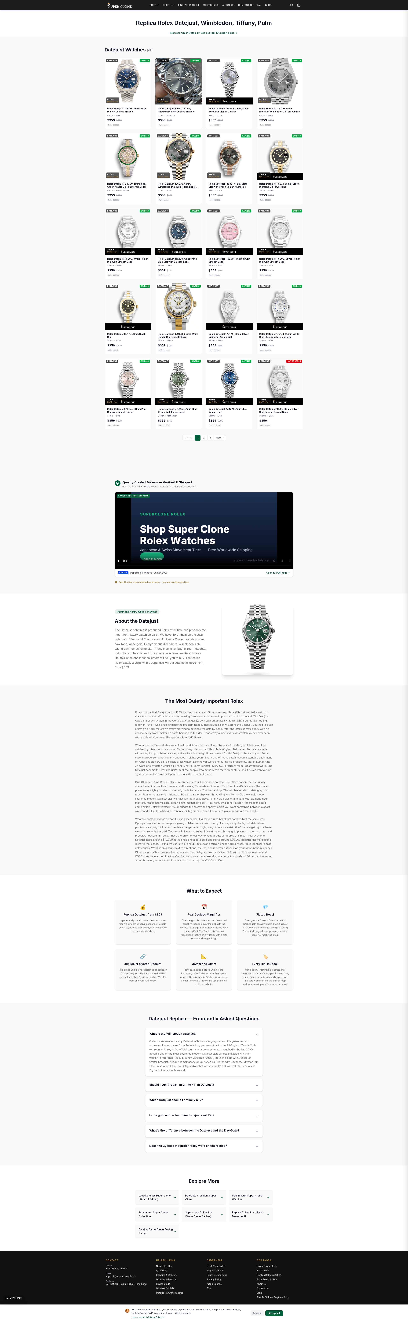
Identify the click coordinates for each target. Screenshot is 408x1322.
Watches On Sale (165, 1288)
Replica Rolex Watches (269, 1275)
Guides (167, 5)
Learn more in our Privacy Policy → (148, 1317)
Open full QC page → (278, 572)
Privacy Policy (214, 1279)
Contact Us (245, 5)
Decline (257, 1313)
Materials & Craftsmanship (169, 1292)
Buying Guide (163, 1283)
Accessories (211, 5)
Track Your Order (216, 1266)
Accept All (274, 1313)
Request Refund (215, 1270)
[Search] (291, 5)
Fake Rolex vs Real (267, 1279)
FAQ (259, 5)
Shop (153, 5)
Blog (268, 5)
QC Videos (162, 1270)
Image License (214, 1283)
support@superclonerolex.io (121, 1276)
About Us (228, 5)
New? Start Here (164, 1266)
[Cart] (298, 5)
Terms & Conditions (217, 1275)
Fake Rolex (263, 1270)
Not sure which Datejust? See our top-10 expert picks (204, 32)
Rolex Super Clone (267, 1266)
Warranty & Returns (166, 1279)
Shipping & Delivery (166, 1275)
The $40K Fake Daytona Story (273, 1297)
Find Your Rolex (188, 5)
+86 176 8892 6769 (116, 1268)
